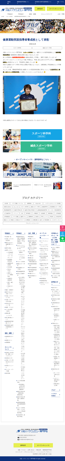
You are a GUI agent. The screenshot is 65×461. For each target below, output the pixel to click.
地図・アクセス (9, 307)
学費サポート (32, 273)
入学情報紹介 (7, 216)
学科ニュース (44, 216)
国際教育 (31, 216)
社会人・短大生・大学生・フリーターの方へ (56, 291)
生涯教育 (43, 213)
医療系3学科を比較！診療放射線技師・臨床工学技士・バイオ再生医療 (21, 240)
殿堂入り (6, 220)
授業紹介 (28, 220)
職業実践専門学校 (47, 450)
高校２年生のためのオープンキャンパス (44, 250)
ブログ (53, 390)
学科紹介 (21, 14)
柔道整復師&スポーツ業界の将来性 (56, 256)
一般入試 (31, 255)
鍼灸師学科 (45, 206)
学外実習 (10, 267)
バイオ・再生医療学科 (55, 210)
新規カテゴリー (20, 220)
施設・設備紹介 (9, 290)
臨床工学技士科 (18, 210)
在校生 (37, 216)
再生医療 (47, 220)
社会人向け (38, 203)
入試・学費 (61, 14)
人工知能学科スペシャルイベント (44, 274)
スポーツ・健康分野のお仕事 (56, 380)
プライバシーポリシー (29, 452)
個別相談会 (43, 278)
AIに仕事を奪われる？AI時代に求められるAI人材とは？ (22, 281)
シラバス (10, 315)
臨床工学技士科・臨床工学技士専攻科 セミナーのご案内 (57, 329)
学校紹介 (10, 14)
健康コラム (23, 216)
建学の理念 (8, 248)
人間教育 (35, 213)
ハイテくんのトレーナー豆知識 (52, 203)
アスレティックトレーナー (32, 223)
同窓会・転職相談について (56, 358)
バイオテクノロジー (56, 220)
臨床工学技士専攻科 (30, 210)
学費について (32, 238)
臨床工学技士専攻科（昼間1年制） (21, 398)
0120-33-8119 (23, 437)
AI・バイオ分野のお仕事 (56, 374)
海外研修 (8, 373)
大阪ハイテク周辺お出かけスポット (9, 362)
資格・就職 (32, 14)
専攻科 (51, 216)
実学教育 (28, 213)
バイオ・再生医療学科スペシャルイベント (44, 269)
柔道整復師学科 (8, 210)
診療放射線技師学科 (42, 210)
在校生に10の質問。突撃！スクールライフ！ (9, 354)
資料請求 (40, 8)
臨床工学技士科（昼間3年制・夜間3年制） (21, 393)
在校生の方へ (55, 306)
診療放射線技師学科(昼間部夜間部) (21, 404)
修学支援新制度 (33, 267)
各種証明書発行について (56, 310)
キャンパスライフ (46, 14)
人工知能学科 (7, 213)
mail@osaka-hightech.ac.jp (26, 439)
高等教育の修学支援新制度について (9, 327)
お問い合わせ (31, 450)
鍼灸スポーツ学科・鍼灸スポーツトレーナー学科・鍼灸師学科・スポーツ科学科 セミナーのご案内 (57, 348)
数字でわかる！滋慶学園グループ (9, 244)
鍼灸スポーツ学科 (47, 48)
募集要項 (31, 236)
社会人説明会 (43, 254)
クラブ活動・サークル (17, 203)
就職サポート (9, 340)
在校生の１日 (9, 358)
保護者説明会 (43, 280)
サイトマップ (19, 452)
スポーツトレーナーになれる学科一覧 (21, 247)
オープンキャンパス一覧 (43, 235)
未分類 (6, 203)
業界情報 (50, 213)
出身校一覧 (8, 236)
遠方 (41, 220)
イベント (16, 213)
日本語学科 (58, 216)
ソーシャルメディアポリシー (44, 452)
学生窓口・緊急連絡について (56, 316)
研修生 (12, 220)
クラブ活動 (15, 216)
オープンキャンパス (55, 8)
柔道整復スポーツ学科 (55, 206)
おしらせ (16, 206)
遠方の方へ (55, 287)
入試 (22, 213)
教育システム (9, 250)
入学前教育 (58, 213)
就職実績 (29, 203)
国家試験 (35, 220)
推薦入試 (31, 257)
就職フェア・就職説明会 (10, 274)
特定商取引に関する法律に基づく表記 (42, 454)
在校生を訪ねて (8, 206)
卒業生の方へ (55, 323)
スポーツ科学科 (17, 48)
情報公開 (8, 313)
